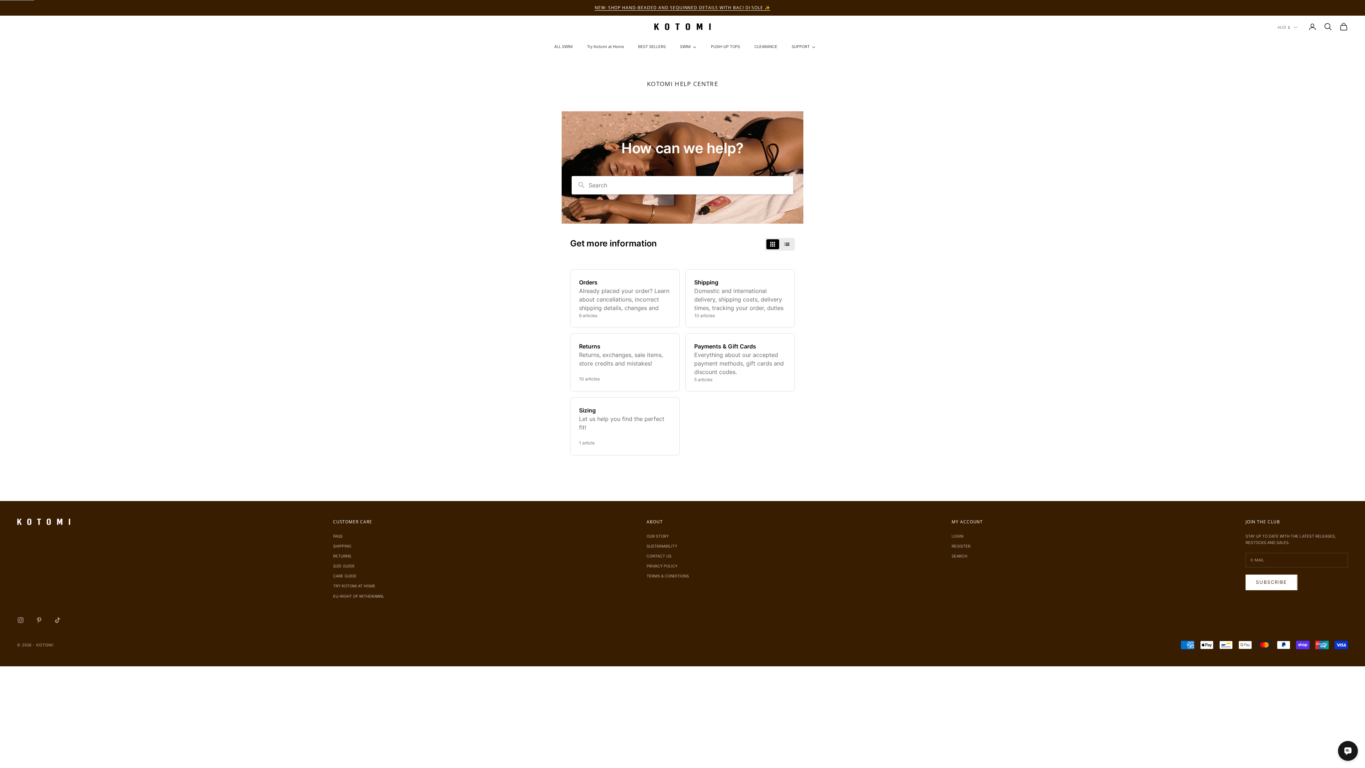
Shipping (342, 546)
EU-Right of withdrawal (358, 596)
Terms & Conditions (668, 576)
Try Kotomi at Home (354, 585)
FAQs (338, 536)
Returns (342, 556)
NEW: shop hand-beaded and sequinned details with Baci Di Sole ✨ (682, 8)
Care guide (345, 576)
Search (959, 556)
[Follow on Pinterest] (39, 620)
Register (961, 546)
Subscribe (1271, 582)
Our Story (658, 536)
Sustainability (662, 546)
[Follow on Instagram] (20, 620)
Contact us (659, 556)
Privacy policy (662, 566)
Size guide (344, 566)
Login (957, 536)
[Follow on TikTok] (57, 620)
